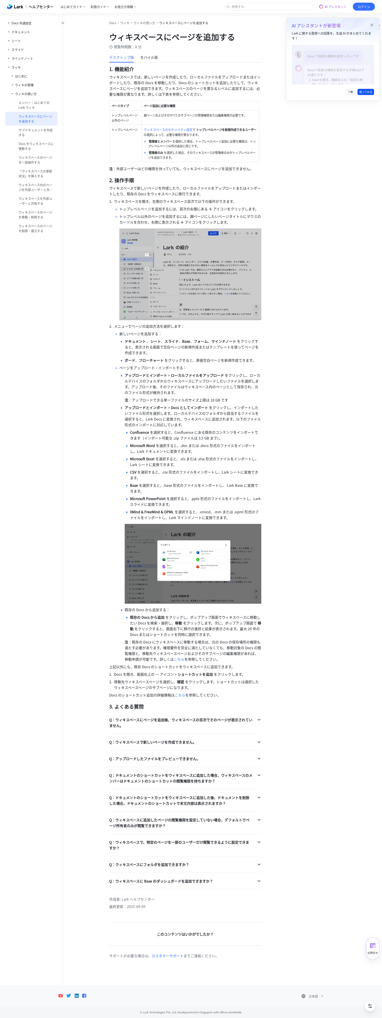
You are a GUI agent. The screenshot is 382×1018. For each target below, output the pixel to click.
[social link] (62, 996)
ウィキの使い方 (144, 23)
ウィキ (125, 23)
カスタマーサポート (167, 955)
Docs (112, 23)
